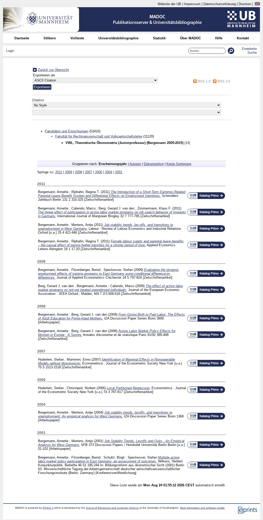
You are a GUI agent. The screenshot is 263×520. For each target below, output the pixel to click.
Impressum (192, 4)
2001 (118, 172)
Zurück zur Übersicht (53, 70)
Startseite (21, 38)
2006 (98, 172)
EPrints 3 (48, 507)
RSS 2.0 (224, 81)
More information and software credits (202, 507)
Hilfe (218, 38)
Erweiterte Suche (249, 50)
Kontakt (243, 38)
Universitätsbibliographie (118, 38)
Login (10, 51)
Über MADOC (190, 38)
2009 (68, 172)
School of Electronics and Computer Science (112, 507)
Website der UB (169, 4)
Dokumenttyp (154, 164)
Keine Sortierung (178, 164)
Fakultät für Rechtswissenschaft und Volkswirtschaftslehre (98, 136)
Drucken (245, 4)
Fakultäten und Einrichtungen (66, 131)
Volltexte (77, 38)
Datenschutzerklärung (219, 4)
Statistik (159, 38)
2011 (58, 172)
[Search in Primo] (206, 198)
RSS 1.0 (204, 81)
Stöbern (49, 38)
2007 (88, 172)
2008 (78, 172)
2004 (108, 172)
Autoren (135, 164)
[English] (257, 4)
